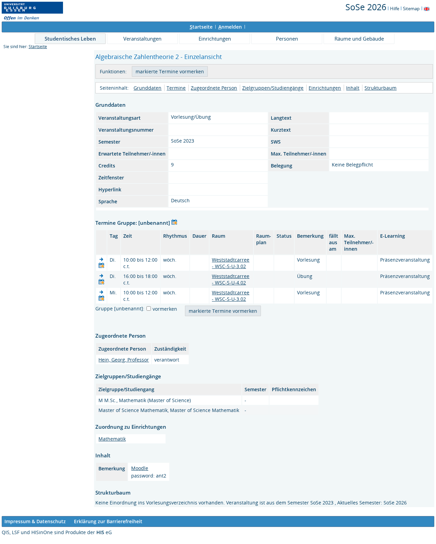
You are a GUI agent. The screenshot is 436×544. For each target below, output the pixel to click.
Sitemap (411, 8)
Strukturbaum (380, 88)
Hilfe (394, 8)
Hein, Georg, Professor (123, 359)
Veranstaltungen (142, 38)
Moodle (139, 468)
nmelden (230, 27)
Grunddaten (147, 88)
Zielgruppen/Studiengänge (272, 88)
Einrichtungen (215, 38)
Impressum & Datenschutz (35, 521)
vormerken (165, 309)
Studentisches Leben (70, 38)
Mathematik (112, 439)
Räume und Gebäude (359, 38)
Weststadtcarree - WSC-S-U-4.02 (230, 279)
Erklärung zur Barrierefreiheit (108, 521)
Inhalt (352, 88)
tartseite (201, 27)
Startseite (38, 46)
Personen (287, 38)
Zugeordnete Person (214, 88)
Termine (176, 88)
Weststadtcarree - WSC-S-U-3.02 (230, 262)
